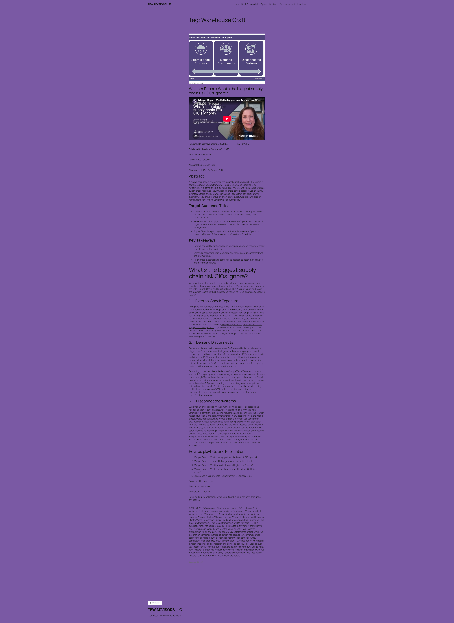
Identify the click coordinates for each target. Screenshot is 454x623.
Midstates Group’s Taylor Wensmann (235, 371)
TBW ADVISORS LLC (159, 4)
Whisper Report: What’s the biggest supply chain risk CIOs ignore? (226, 91)
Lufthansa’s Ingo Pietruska (226, 306)
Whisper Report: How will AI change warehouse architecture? (223, 461)
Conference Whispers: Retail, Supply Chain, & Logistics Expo (223, 475)
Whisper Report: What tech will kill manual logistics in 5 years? (223, 465)
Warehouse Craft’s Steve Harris (231, 348)
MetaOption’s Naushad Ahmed (210, 418)
